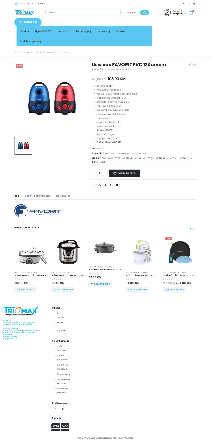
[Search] (144, 12)
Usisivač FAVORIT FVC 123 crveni (177, 158)
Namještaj (104, 31)
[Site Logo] (24, 13)
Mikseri (145, 272)
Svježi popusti (175, 30)
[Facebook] (184, 3)
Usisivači (143, 153)
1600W (103, 158)
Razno (34, 272)
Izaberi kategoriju (82, 31)
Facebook (94, 184)
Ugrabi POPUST (43, 31)
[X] (189, 3)
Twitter (99, 184)
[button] (191, 229)
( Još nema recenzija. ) (117, 69)
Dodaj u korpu (126, 173)
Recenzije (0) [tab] (62, 195)
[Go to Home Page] (15, 52)
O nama (62, 31)
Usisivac (134, 158)
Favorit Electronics (111, 153)
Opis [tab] (16, 195)
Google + (111, 184)
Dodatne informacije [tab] (37, 195)
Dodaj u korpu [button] (65, 289)
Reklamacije (63, 374)
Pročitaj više (26, 289)
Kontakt (120, 31)
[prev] (190, 64)
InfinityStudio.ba (127, 438)
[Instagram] (194, 3)
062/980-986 (186, 33)
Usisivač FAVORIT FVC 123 (150, 158)
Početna (24, 31)
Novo (191, 30)
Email (117, 184)
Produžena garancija (31, 41)
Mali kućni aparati (129, 153)
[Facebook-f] (55, 409)
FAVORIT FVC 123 (121, 158)
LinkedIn (105, 184)
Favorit (110, 158)
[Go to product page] (68, 252)
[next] (194, 64)
